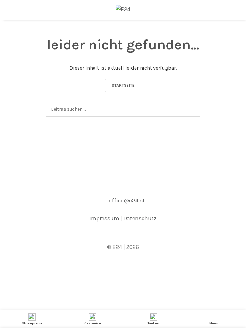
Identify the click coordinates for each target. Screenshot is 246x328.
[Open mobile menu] (7, 9)
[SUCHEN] (192, 109)
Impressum (104, 218)
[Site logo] (123, 8)
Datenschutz (140, 218)
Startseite (123, 85)
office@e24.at (127, 200)
